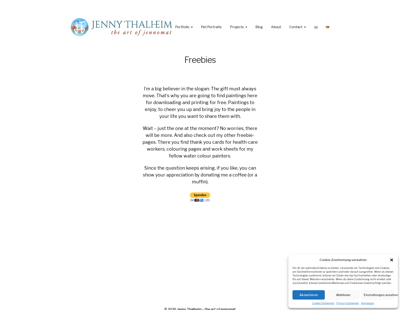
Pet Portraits (211, 27)
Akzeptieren (308, 295)
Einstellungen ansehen (379, 295)
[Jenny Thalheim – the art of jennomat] (123, 27)
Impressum (367, 303)
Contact (295, 27)
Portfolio (182, 27)
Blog (259, 27)
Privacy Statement (347, 303)
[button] (392, 260)
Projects (237, 27)
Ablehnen (343, 295)
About (276, 27)
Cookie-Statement (323, 303)
